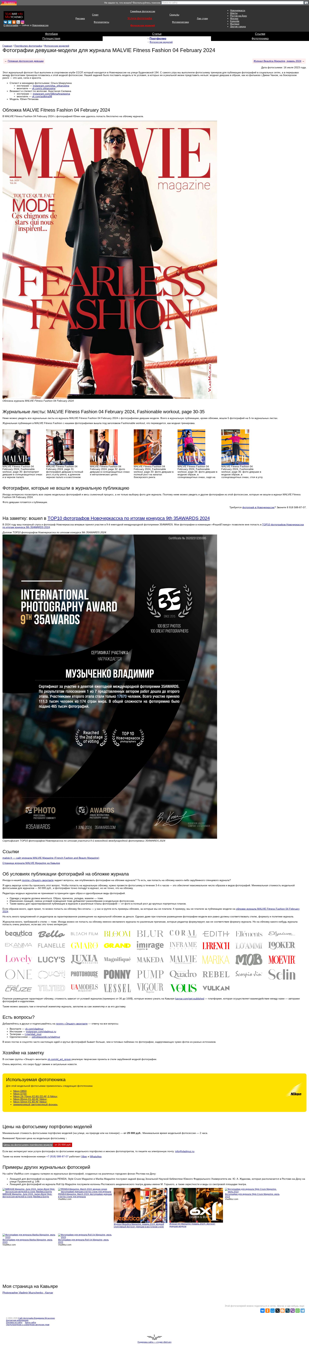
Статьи (156, 33)
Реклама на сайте (14, 1322)
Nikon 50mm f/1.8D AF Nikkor (30, 1101)
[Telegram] (302, 1310)
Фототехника (260, 38)
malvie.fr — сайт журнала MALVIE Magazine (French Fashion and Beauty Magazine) (51, 858)
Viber (84, 1156)
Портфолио (157, 38)
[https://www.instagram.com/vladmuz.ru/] (22, 21)
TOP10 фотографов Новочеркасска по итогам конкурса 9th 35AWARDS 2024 (129, 518)
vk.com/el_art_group (59, 1059)
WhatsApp (96, 1156)
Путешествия (51, 38)
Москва (234, 18)
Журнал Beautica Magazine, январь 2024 (277, 61)
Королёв (234, 21)
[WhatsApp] (297, 1310)
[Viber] (292, 1310)
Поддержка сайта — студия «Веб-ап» (154, 1342)
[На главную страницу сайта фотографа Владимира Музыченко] (14, 14)
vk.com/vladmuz (34, 1029)
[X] (277, 1310)
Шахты (233, 13)
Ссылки (260, 33)
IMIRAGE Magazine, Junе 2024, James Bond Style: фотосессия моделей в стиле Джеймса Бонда (27, 1195)
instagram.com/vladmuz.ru (41, 1031)
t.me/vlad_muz (33, 1034)
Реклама (80, 18)
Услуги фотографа (139, 18)
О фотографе (11, 25)
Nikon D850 (19, 1091)
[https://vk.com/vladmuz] (5, 21)
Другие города (238, 26)
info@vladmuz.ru (184, 1151)
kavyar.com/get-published (189, 998)
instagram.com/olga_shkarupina (51, 85)
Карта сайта (30, 1322)
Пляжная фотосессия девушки (26, 61)
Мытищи (234, 24)
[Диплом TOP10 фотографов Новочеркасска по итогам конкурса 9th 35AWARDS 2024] (110, 686)
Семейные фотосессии (142, 11)
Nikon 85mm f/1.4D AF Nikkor (30, 1099)
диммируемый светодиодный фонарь (35, 1104)
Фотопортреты (101, 22)
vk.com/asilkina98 (42, 96)
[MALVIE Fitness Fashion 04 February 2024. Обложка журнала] (110, 259)
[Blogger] (282, 1310)
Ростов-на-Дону (238, 15)
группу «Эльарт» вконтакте (72, 1023)
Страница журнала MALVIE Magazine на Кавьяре (31, 863)
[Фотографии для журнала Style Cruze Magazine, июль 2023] (252, 1190)
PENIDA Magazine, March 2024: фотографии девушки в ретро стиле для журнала (85, 1195)
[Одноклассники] (267, 1310)
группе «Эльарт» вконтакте (38, 880)
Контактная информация (17, 1320)
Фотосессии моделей (142, 25)
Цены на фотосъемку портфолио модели (28, 1145)
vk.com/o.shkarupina (43, 88)
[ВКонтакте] (262, 1310)
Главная (7, 46)
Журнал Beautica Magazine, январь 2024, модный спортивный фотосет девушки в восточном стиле (139, 1225)
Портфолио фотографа (28, 46)
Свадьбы (174, 14)
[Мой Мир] (272, 1310)
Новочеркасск (237, 10)
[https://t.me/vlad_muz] (9, 21)
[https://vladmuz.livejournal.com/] (18, 21)
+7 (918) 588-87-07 (57, 1156)
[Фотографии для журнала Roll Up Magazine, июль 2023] (85, 1236)
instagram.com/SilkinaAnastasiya (51, 93)
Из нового (9, 2)
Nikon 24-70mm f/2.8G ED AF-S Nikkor (35, 1096)
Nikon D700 (19, 1093)
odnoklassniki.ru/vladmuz (46, 1037)
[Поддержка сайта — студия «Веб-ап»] (154, 1337)
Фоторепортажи (180, 22)
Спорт (95, 14)
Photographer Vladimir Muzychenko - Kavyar (28, 1292)
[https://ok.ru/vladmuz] (14, 21)
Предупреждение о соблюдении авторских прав (27, 1324)
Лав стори (202, 18)
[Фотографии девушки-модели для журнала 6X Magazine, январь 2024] (196, 1205)
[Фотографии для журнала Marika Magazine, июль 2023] (30, 1236)
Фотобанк (51, 33)
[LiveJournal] (287, 1310)
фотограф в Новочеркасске (258, 507)
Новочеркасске (40, 25)
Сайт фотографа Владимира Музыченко (36, 1318)
